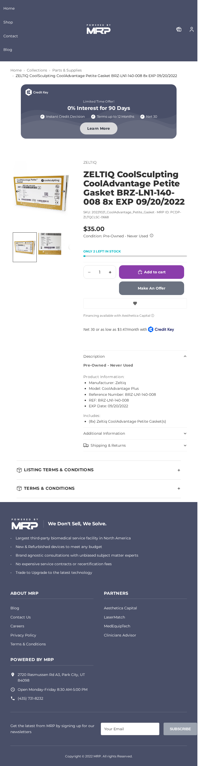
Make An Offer (151, 288)
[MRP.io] (24, 524)
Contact (10, 36)
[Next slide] (65, 192)
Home (9, 8)
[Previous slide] (16, 192)
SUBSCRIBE (180, 729)
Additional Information (104, 433)
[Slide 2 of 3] (49, 247)
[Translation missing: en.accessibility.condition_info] (151, 235)
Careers (17, 626)
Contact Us (20, 617)
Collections (37, 70)
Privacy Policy (23, 635)
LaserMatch (114, 617)
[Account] (191, 29)
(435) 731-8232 (30, 698)
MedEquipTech (117, 626)
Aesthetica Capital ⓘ (138, 315)
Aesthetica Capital (120, 608)
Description (94, 356)
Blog (7, 49)
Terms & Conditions (28, 644)
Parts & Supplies (67, 70)
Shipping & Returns (108, 445)
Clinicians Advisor (120, 635)
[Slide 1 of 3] (24, 247)
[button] (135, 303)
